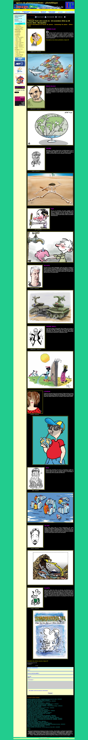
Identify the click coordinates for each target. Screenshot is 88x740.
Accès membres (41, 738)
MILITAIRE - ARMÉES (19, 37)
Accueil (18, 12)
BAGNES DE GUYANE (19, 27)
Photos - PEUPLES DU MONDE (19, 47)
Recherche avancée (22, 22)
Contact (61, 12)
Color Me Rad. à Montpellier (32, 714)
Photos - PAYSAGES (37, 733)
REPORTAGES (18, 26)
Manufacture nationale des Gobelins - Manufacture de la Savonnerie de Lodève (42, 699)
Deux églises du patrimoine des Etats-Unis (35, 711)
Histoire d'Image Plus (19, 54)
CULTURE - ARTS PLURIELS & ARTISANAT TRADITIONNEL (19, 29)
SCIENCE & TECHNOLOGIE (17, 34)
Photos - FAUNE (18, 39)
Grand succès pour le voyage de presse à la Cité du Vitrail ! (38, 707)
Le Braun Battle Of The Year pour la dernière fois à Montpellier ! (39, 715)
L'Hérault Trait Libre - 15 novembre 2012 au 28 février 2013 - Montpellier (40, 717)
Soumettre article (70, 12)
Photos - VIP (70, 733)
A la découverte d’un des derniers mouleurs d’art (36, 713)
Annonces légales (19, 56)
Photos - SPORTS (19, 38)
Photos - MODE (18, 43)
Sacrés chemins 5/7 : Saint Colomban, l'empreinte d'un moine (38, 710)
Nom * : (29, 670)
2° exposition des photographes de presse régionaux (37, 723)
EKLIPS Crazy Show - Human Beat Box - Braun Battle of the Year (39, 716)
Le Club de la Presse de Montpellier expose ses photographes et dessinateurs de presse (43, 724)
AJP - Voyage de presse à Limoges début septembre (37, 712)
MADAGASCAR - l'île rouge (32, 702)
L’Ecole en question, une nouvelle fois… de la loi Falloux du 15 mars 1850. (41, 727)
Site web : (29, 676)
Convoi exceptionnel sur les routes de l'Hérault (35, 700)
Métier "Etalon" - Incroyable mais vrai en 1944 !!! (36, 725)
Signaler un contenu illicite (64, 737)
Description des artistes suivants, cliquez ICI (37, 661)
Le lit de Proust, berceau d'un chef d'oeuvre (35, 709)
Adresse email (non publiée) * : (34, 673)
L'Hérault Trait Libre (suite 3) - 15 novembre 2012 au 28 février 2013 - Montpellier (42, 718)
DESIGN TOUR (30, 720)
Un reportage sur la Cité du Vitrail (33, 708)
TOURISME (43, 732)
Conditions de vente (19, 55)
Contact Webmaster (23, 737)
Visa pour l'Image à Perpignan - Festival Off (35, 722)
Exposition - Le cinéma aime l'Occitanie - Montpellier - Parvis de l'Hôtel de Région (42, 705)
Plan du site (47, 738)
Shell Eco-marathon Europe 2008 (33, 726)
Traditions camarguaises (31, 706)
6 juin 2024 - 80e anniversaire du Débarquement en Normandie (39, 701)
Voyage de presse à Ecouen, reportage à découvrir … (37, 704)
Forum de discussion (43, 12)
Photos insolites (18, 41)
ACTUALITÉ (18, 25)
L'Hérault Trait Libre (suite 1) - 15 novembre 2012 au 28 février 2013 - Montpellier (42, 719)
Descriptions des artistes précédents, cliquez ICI (57, 39)
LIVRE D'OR (18, 53)
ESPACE (17, 36)
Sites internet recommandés (52, 12)
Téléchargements (35, 12)
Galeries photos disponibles (26, 12)
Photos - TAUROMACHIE (20, 52)
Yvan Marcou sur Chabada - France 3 (34, 721)
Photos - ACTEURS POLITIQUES (19, 49)
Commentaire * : (31, 679)
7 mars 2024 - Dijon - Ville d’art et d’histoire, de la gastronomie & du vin (40, 703)
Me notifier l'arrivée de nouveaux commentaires (38, 690)
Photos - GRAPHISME (20, 42)
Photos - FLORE (18, 40)
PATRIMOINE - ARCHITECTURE (18, 31)
